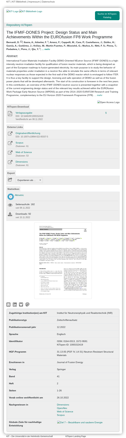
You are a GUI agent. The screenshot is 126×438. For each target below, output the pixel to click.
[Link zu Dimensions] (9, 163)
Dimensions (22, 161)
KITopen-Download (18, 106)
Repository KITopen (19, 25)
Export (11, 173)
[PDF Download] (9, 114)
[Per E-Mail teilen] (8, 304)
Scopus (19, 142)
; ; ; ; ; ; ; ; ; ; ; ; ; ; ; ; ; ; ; (61, 45)
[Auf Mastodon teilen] (27, 304)
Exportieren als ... (28, 180)
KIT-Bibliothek (19, 1)
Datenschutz (48, 1)
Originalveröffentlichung (28, 133)
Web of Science (24, 152)
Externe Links (15, 127)
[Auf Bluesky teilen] (22, 304)
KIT (8, 1)
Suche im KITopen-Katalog (107, 15)
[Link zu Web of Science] (9, 153)
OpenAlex (62, 408)
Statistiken (13, 189)
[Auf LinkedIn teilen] (15, 304)
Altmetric (19, 195)
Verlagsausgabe (24, 112)
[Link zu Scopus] (9, 144)
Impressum (34, 1)
